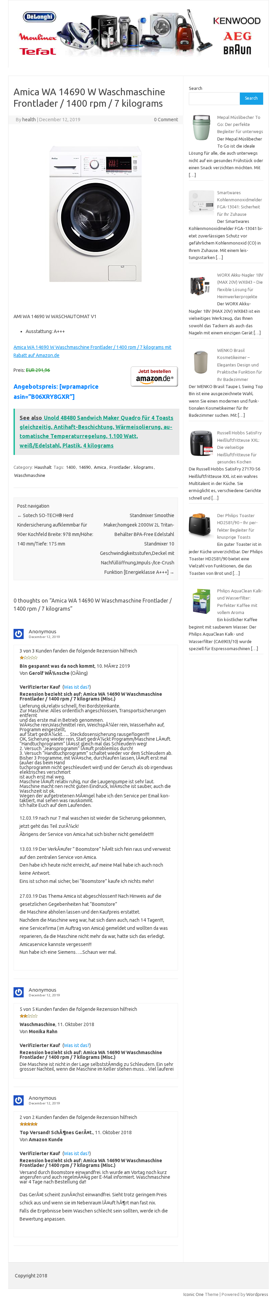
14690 (85, 467)
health (29, 119)
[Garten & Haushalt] (138, 56)
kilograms (143, 467)
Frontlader (119, 467)
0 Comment (166, 119)
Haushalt (43, 467)
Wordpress (257, 1294)
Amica (100, 467)
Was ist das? (77, 687)
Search (195, 88)
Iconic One (193, 1294)
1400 (70, 467)
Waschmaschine (29, 475)
